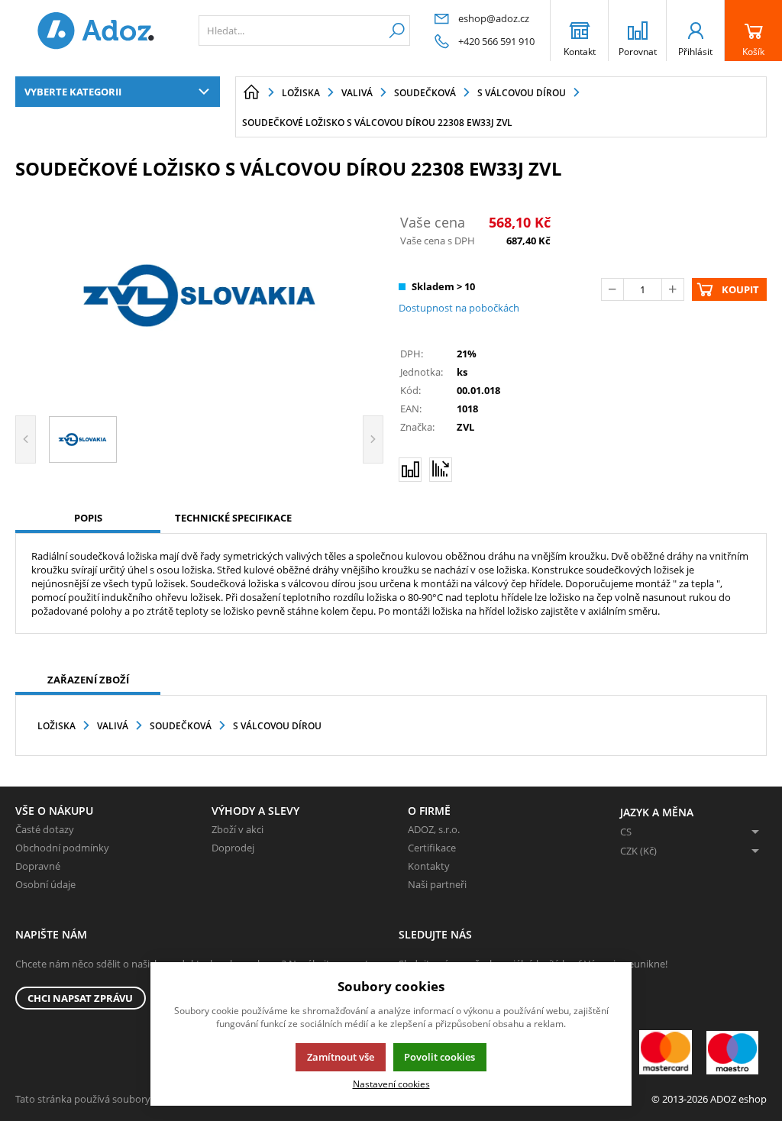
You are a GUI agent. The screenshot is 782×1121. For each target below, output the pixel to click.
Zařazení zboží (88, 679)
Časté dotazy (44, 829)
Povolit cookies (439, 1057)
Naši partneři (437, 884)
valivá (112, 725)
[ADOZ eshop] (95, 30)
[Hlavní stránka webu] (251, 92)
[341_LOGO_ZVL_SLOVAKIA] (199, 295)
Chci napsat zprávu (80, 998)
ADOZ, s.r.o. (434, 829)
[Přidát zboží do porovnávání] (410, 469)
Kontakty (429, 866)
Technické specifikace (233, 518)
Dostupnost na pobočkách (459, 308)
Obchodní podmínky (62, 847)
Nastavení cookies (391, 1083)
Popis (88, 518)
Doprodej (233, 847)
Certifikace (432, 847)
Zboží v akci (237, 829)
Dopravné (37, 866)
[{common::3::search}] (396, 30)
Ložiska (56, 725)
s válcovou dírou (277, 725)
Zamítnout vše (340, 1057)
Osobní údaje (45, 884)
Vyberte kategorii (72, 92)
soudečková (181, 725)
